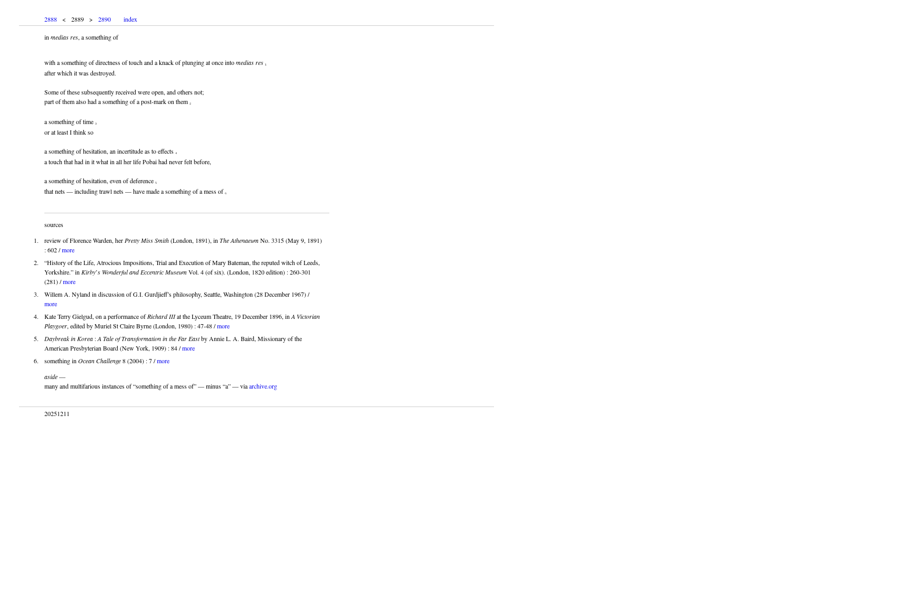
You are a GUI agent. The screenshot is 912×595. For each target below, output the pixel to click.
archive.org (263, 386)
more (68, 249)
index (130, 19)
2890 (104, 19)
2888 (50, 19)
